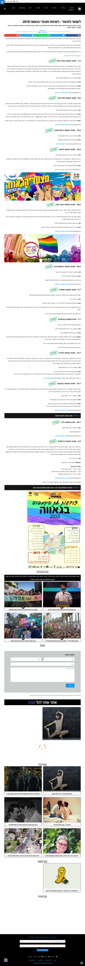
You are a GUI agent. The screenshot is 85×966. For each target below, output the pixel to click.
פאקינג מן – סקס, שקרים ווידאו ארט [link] (62, 825)
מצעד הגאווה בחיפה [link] (41, 576)
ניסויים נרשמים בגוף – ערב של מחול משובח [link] (62, 794)
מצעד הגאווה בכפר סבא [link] (15, 576)
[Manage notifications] (81, 963)
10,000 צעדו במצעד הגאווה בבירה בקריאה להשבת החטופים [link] (23, 610)
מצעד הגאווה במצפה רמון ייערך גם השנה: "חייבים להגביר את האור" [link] (23, 856)
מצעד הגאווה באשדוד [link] (66, 576)
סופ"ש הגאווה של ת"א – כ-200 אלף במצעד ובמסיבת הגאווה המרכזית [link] (62, 641)
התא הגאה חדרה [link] (48, 378)
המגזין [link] (13, 8)
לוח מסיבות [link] (71, 10)
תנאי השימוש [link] (61, 695)
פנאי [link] (46, 8)
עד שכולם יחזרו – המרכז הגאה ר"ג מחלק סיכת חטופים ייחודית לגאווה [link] (62, 891)
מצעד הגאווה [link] (75, 576)
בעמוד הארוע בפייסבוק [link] (61, 436)
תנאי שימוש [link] (48, 960)
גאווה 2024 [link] (22, 8)
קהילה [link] (63, 8)
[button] (4, 8)
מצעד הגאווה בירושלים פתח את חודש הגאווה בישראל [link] (23, 641)
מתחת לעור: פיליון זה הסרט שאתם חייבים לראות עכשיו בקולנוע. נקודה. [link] (23, 794)
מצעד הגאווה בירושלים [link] (29, 576)
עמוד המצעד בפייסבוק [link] (61, 92)
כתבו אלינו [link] (40, 960)
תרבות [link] (54, 8)
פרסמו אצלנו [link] (32, 960)
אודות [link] (55, 960)
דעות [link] (30, 8)
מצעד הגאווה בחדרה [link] (53, 576)
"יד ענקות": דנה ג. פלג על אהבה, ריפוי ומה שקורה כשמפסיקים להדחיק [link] (61, 856)
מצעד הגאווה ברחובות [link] (36, 579)
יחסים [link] (38, 8)
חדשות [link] (72, 8)
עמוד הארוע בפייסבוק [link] (62, 144)
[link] (2, 2)
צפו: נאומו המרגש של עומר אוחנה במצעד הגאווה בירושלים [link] (62, 610)
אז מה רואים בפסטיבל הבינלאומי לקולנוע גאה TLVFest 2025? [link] (23, 825)
